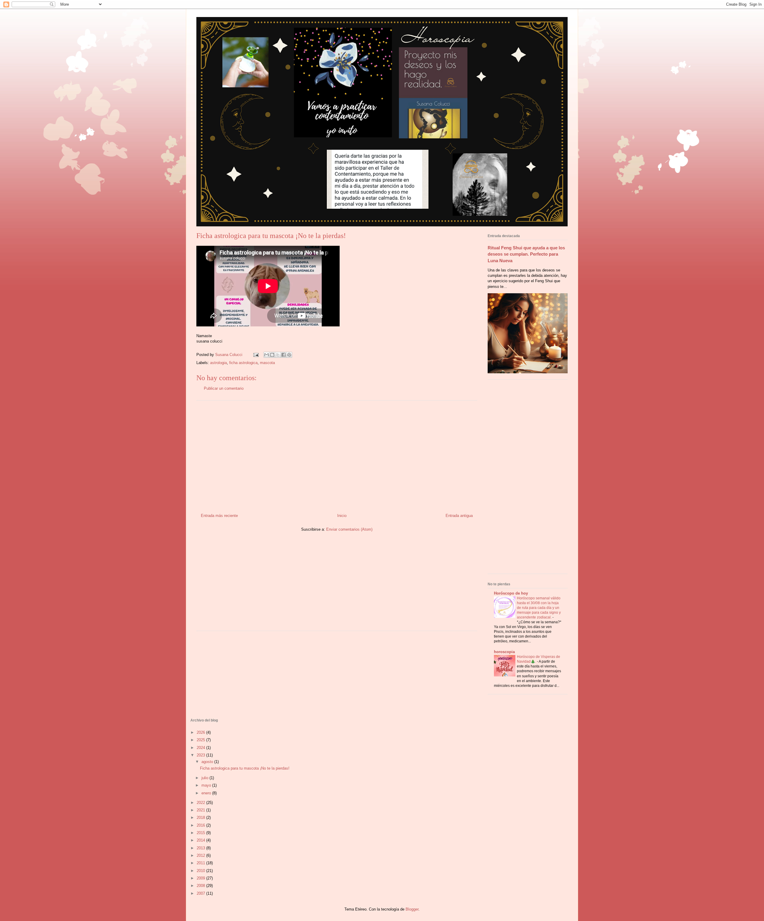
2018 (201, 817)
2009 (201, 878)
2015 (201, 833)
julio (205, 778)
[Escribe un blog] (272, 355)
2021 (201, 810)
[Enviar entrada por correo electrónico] (255, 354)
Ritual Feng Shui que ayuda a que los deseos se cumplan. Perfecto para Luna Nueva (526, 254)
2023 (201, 755)
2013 (201, 848)
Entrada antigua (459, 515)
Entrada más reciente (219, 515)
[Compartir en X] (278, 355)
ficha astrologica (243, 362)
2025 (201, 740)
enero (206, 793)
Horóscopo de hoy (511, 593)
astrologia (218, 362)
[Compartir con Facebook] (283, 355)
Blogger (412, 909)
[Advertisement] (337, 454)
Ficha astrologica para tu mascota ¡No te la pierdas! (244, 768)
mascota (267, 362)
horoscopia (504, 652)
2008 (201, 885)
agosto (207, 761)
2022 (201, 802)
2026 (201, 732)
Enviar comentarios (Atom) (349, 529)
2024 (201, 747)
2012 (201, 855)
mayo (206, 785)
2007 (201, 893)
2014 (201, 840)
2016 (201, 825)
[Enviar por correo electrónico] (266, 355)
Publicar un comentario (224, 388)
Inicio (341, 515)
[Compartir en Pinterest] (289, 355)
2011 (201, 863)
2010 (201, 870)
